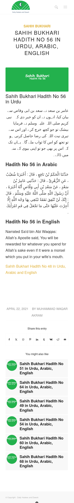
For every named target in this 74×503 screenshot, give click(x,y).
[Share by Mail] (64, 339)
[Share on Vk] (51, 339)
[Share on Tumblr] (44, 339)
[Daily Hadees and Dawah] (31, 7)
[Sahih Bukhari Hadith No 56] (37, 79)
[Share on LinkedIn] (37, 339)
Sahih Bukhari (37, 26)
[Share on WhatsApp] (23, 339)
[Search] (55, 7)
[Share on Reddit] (58, 339)
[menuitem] (55, 7)
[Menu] (65, 7)
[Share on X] (16, 339)
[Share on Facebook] (9, 339)
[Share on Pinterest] (30, 339)
